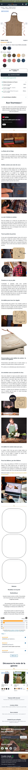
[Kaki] (2, 689)
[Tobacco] (19, 688)
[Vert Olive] (14, 56)
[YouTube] (6, 748)
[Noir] (4, 66)
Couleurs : (7, 52)
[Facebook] (2, 748)
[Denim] (8, 689)
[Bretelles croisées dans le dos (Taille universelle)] (4, 48)
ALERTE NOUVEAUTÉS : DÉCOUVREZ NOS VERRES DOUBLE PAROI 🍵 (14, 1)
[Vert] (9, 61)
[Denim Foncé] (19, 61)
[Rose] (4, 61)
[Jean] (23, 61)
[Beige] (23, 56)
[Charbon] (6, 689)
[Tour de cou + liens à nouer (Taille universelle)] (9, 48)
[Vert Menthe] (4, 56)
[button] (2, 4)
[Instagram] (15, 748)
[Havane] (9, 56)
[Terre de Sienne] (14, 61)
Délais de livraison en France (10, 82)
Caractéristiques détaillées (9, 97)
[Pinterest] (10, 748)
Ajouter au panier (15, 74)
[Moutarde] (19, 56)
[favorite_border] (11, 685)
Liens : (14, 44)
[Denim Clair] (21, 688)
